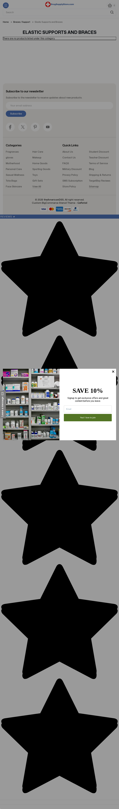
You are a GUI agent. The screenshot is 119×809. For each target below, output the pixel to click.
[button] (3, 404)
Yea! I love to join (88, 417)
